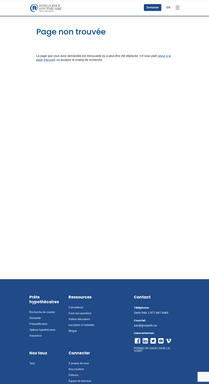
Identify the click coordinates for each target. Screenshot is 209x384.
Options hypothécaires (42, 330)
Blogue (73, 331)
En (168, 7)
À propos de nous (79, 363)
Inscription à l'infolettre (81, 325)
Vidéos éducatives (79, 319)
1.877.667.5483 (158, 312)
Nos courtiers (76, 369)
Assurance (35, 335)
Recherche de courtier (42, 312)
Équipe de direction (80, 381)
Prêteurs (73, 375)
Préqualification (38, 324)
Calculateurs (76, 307)
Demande (153, 7)
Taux (32, 363)
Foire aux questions (80, 313)
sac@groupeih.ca (145, 325)
